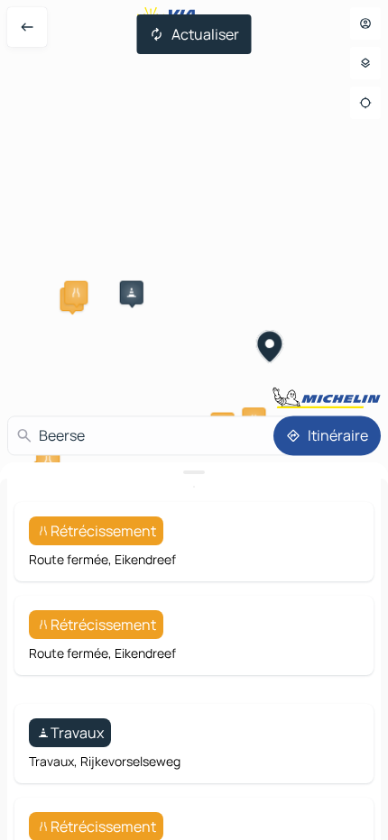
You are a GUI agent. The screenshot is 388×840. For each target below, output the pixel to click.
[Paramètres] (365, 63)
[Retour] (27, 27)
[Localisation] (365, 103)
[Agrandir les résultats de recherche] (194, 472)
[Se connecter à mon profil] (365, 23)
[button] (76, 293)
